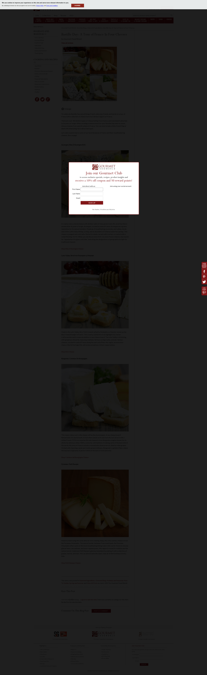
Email (78, 198)
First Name (76, 189)
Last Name (76, 194)
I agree (77, 5)
